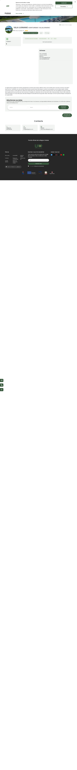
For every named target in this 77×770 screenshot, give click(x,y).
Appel (41, 33)
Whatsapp (47, 33)
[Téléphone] (1, 385)
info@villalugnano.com (28, 129)
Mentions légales (22, 156)
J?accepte (37, 166)
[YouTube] (61, 155)
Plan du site (7, 155)
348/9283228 (9, 129)
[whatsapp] (1, 389)
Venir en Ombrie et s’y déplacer (14, 166)
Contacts (7, 158)
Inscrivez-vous (38, 163)
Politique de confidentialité (15, 159)
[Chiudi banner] (75, 1)
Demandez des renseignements (30, 33)
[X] (54, 155)
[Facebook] (51, 155)
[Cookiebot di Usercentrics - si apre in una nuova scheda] (8, 13)
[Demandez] (1, 380)
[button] (15, 161)
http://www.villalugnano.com (47, 129)
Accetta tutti (63, 2)
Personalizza (63, 6)
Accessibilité (15, 155)
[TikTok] (58, 155)
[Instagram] (56, 155)
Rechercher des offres (63, 107)
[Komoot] (63, 155)
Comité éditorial (6, 161)
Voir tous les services (47, 42)
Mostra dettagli (19, 13)
